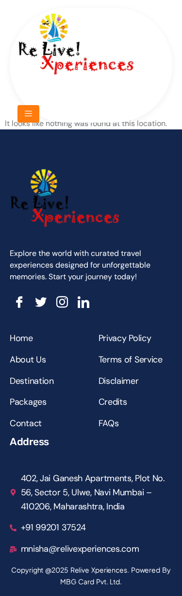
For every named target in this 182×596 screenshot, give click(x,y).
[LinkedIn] (83, 302)
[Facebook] (19, 302)
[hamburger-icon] (28, 114)
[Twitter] (41, 302)
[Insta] (62, 302)
